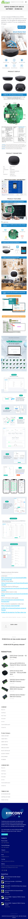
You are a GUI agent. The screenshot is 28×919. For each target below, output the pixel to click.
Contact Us (3, 727)
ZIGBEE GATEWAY (5, 735)
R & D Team (3, 715)
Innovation (3, 718)
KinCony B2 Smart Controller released (12, 876)
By (19, 617)
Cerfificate (3, 712)
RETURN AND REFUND (5, 794)
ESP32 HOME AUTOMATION (11, 617)
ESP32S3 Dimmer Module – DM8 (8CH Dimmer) (18, 680)
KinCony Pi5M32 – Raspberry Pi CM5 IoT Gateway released (15, 897)
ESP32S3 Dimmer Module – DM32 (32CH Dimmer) (18, 688)
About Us (3, 709)
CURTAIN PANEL (4, 744)
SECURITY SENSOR (5, 753)
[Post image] (4, 657)
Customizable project (5, 724)
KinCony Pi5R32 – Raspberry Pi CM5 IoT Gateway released (15, 904)
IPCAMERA (3, 759)
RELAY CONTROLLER (5, 750)
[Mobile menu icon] (26, 2)
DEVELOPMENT (4, 756)
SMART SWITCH (4, 741)
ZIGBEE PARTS (4, 738)
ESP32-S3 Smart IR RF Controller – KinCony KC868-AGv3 (18, 672)
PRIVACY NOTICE (4, 799)
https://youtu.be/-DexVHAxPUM (10, 605)
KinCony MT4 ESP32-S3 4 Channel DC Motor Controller (18, 664)
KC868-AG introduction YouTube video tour (13, 612)
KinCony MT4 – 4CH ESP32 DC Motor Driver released (15, 886)
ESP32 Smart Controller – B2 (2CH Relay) (18, 656)
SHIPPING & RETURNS (5, 796)
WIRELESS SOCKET (5, 747)
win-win (2, 721)
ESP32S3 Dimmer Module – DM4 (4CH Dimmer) (18, 695)
